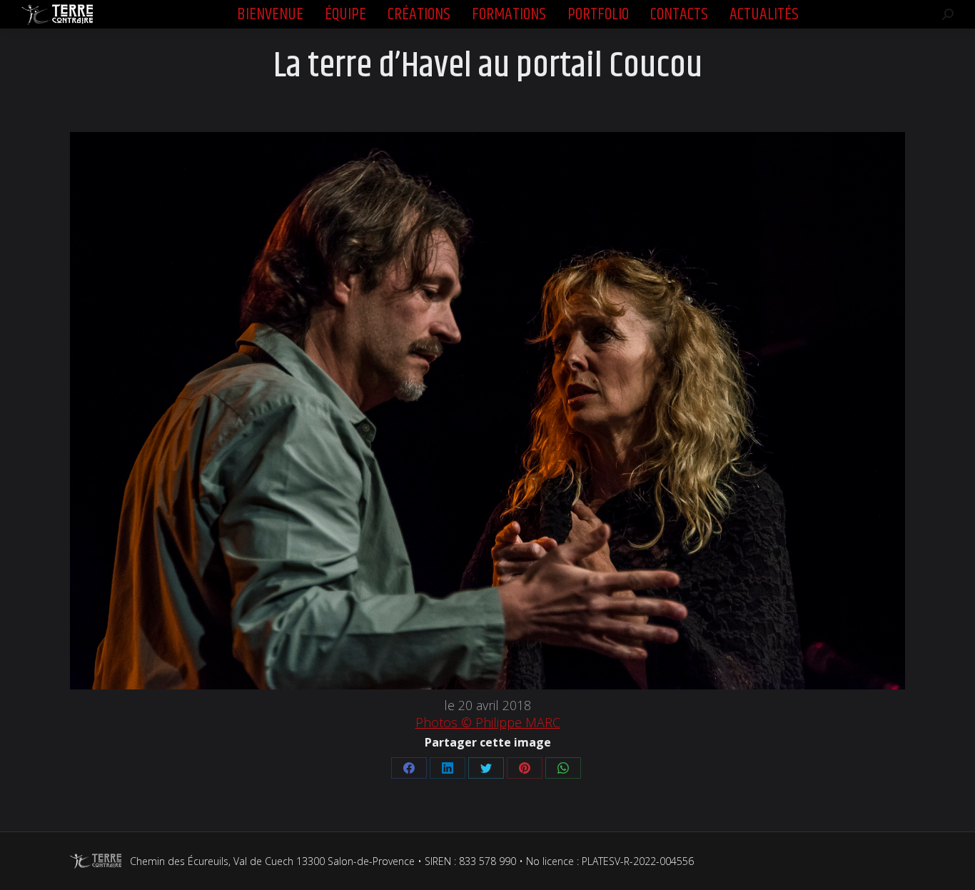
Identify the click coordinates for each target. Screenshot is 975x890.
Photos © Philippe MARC (487, 722)
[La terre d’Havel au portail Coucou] (487, 410)
